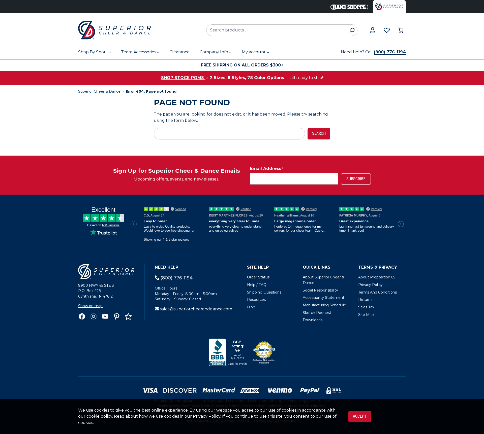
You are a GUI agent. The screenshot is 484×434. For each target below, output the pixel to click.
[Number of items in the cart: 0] (401, 30)
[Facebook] (82, 316)
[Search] (352, 30)
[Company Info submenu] (230, 52)
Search (319, 133)
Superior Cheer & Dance (99, 91)
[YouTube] (105, 316)
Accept (360, 416)
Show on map (90, 306)
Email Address (266, 168)
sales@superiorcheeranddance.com (196, 309)
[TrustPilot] (128, 316)
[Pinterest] (116, 316)
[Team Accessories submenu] (158, 52)
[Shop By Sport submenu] (109, 52)
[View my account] (373, 30)
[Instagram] (93, 316)
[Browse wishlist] (387, 30)
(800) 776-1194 (390, 52)
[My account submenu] (268, 52)
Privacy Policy (206, 416)
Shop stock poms (183, 77)
